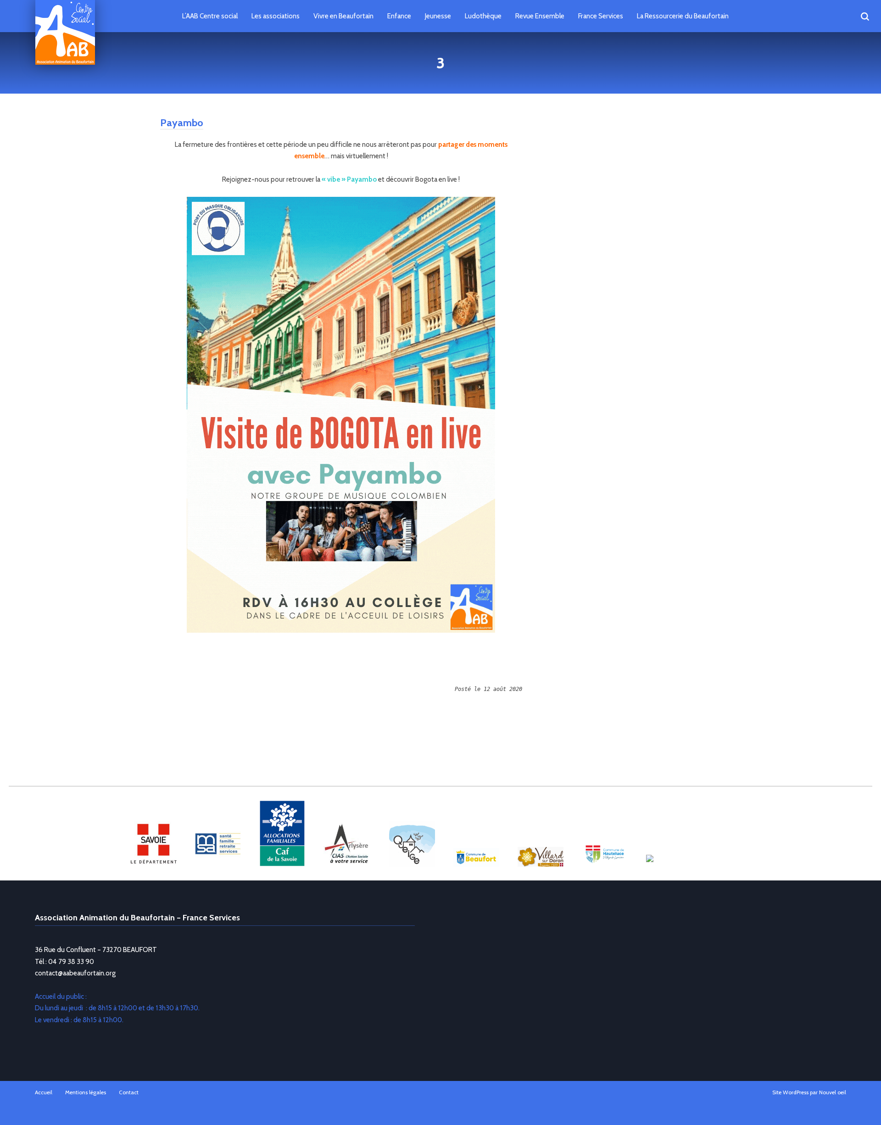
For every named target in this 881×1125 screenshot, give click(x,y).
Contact (129, 1092)
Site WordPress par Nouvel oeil (809, 1092)
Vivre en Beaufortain (343, 16)
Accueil (43, 1092)
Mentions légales (85, 1092)
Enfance (399, 16)
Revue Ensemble (539, 16)
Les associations (275, 16)
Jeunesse (438, 16)
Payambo (181, 123)
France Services (600, 16)
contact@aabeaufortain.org (75, 973)
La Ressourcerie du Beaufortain (683, 16)
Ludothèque (483, 16)
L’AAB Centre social (210, 16)
